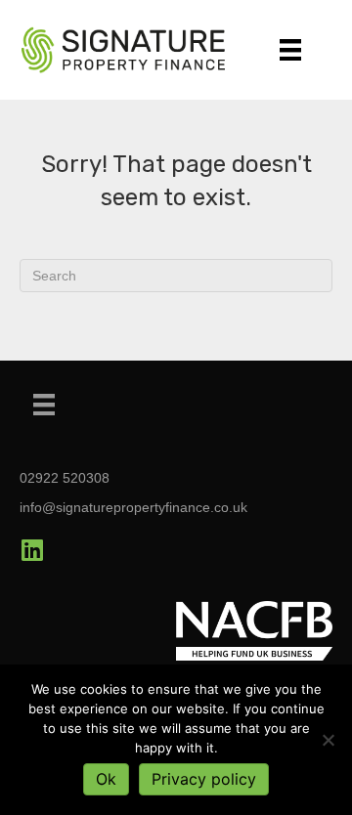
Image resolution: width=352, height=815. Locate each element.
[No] (327, 740)
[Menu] (290, 49)
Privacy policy (204, 779)
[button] (32, 549)
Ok (106, 779)
